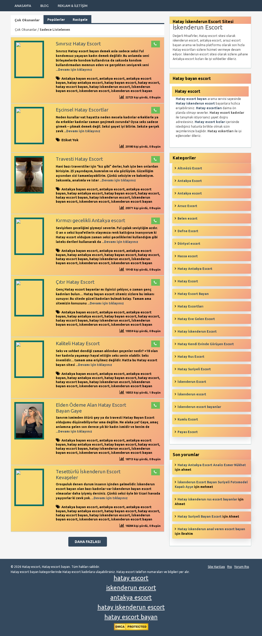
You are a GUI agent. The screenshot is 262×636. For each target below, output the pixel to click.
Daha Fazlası (88, 542)
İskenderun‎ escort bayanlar (199, 406)
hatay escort (148, 82)
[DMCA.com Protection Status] (131, 629)
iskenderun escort (94, 91)
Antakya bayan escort (79, 78)
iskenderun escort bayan (131, 91)
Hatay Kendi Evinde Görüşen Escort (206, 344)
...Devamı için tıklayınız (74, 69)
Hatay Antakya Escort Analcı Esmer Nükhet (212, 465)
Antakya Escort (190, 180)
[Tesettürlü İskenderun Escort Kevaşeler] (29, 503)
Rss (229, 566)
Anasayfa (23, 5)
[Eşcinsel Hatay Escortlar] (29, 141)
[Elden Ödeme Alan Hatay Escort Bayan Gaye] (29, 438)
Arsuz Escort (187, 206)
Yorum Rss (241, 566)
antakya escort (112, 78)
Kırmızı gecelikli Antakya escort (90, 220)
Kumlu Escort (188, 419)
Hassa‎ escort (188, 256)
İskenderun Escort (192, 381)
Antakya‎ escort (190, 193)
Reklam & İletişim (73, 5)
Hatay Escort (188, 281)
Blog (44, 5)
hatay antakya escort (85, 82)
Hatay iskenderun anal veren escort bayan (211, 529)
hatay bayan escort (120, 82)
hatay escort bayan (72, 86)
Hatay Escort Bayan (193, 293)
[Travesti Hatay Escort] (29, 192)
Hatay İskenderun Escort (197, 331)
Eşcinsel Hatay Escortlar (82, 109)
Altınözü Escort (190, 168)
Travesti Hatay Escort (79, 159)
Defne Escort (188, 231)
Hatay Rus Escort (191, 356)
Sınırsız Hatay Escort (78, 43)
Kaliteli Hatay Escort (78, 343)
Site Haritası (216, 566)
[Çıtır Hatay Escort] (29, 313)
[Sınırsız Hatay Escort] (29, 75)
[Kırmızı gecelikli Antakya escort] (29, 252)
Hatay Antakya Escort (195, 268)
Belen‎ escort (188, 218)
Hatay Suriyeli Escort (194, 369)
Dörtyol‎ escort (189, 243)
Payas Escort (188, 432)
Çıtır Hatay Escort (75, 282)
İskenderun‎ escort (192, 394)
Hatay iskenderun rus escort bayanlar (207, 499)
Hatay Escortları (190, 306)
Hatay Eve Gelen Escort (196, 319)
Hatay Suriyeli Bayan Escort (200, 516)
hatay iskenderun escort (109, 86)
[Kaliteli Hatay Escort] (29, 375)
